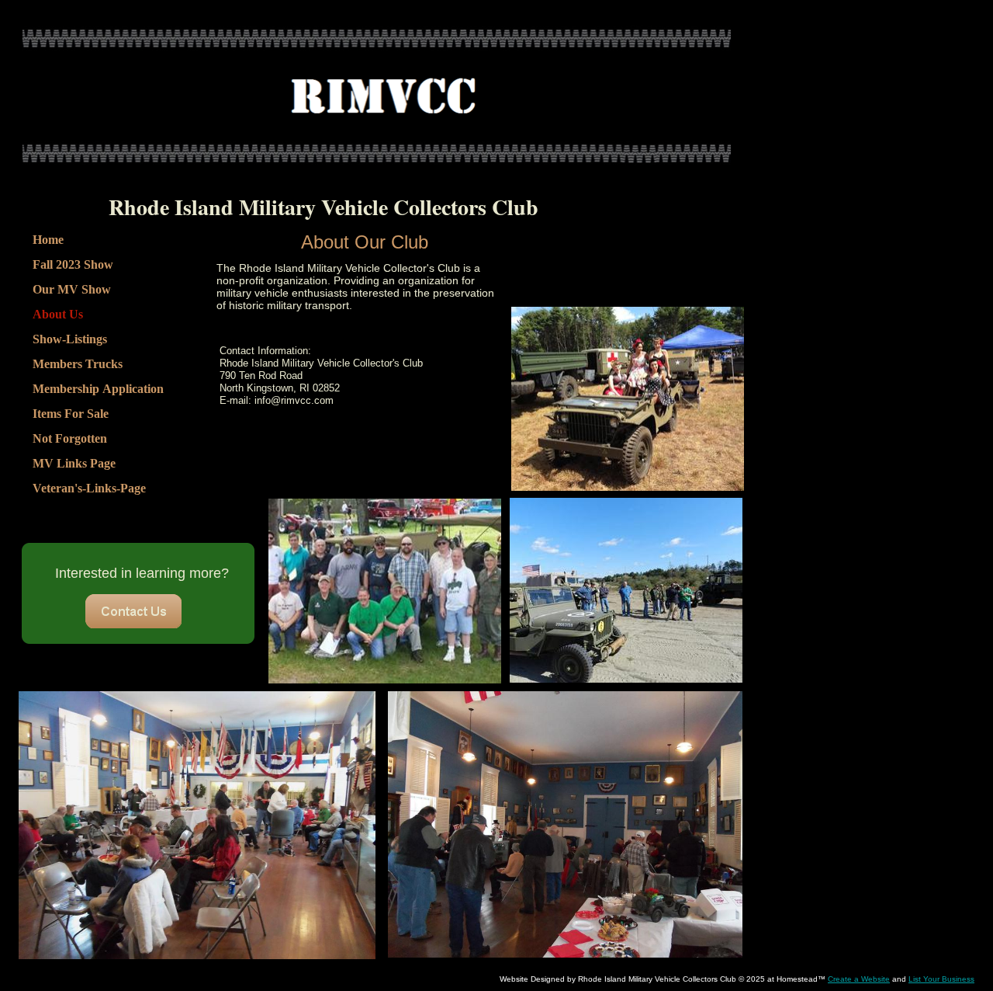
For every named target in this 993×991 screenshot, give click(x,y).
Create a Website (859, 979)
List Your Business (941, 979)
